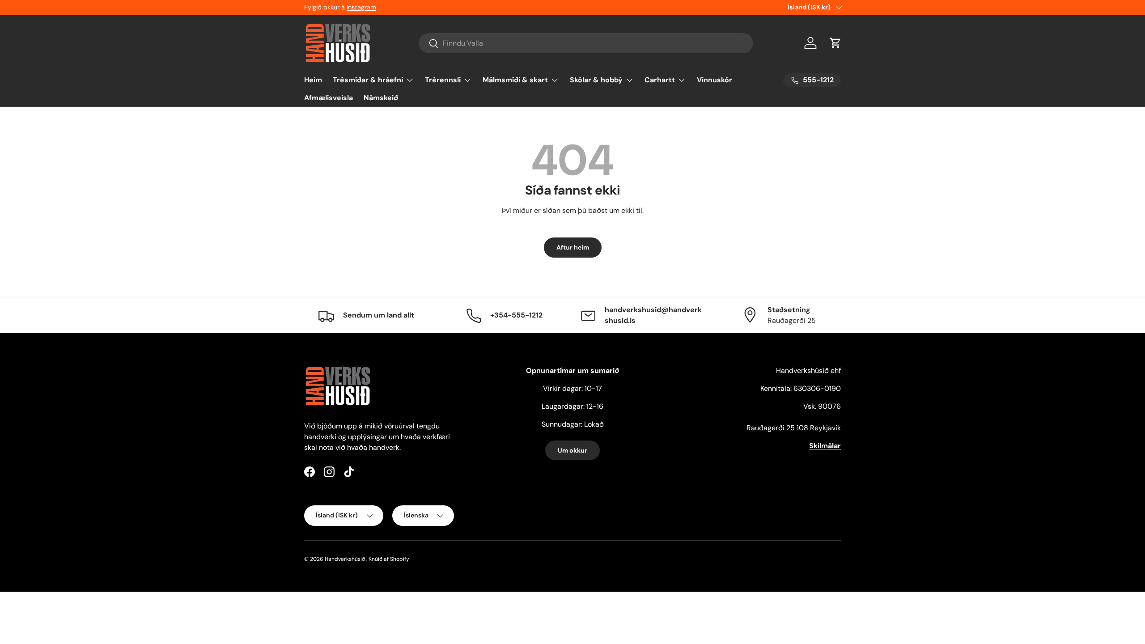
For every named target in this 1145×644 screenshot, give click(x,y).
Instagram (361, 7)
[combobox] (586, 43)
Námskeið (381, 97)
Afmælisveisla (328, 97)
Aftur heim (572, 247)
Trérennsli (443, 80)
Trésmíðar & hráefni (368, 80)
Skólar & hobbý (596, 80)
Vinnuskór (714, 80)
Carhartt (660, 80)
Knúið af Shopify (389, 559)
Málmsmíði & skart (515, 80)
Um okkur (572, 450)
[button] (835, 43)
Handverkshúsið (345, 559)
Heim (313, 80)
